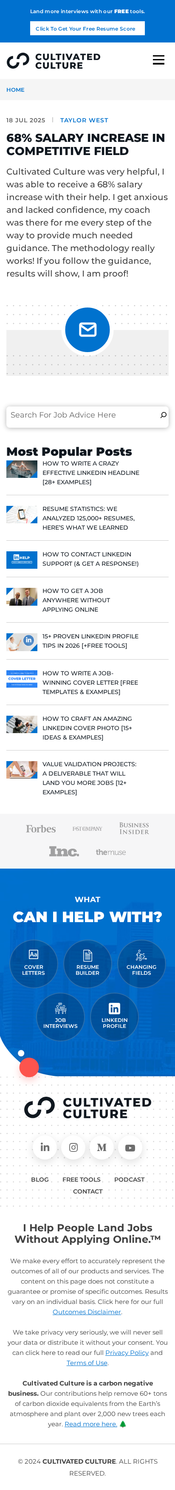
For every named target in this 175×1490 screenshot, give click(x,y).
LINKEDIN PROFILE (115, 1023)
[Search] (163, 414)
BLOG (40, 1179)
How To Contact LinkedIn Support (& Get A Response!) (90, 558)
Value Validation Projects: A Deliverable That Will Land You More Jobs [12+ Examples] (89, 778)
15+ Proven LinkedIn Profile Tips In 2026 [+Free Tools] (90, 640)
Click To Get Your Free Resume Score (85, 28)
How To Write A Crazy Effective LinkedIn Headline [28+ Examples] (90, 473)
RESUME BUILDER (87, 970)
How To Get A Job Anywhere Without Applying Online (76, 600)
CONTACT (87, 1191)
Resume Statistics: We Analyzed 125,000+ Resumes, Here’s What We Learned (88, 518)
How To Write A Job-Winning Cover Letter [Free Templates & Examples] (90, 682)
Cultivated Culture (87, 1108)
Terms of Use (87, 1363)
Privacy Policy (127, 1353)
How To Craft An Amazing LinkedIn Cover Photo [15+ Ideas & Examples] (87, 728)
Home (15, 89)
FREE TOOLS (81, 1179)
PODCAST (129, 1179)
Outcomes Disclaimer (87, 1312)
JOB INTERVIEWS (60, 1023)
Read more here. (91, 1424)
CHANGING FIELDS (141, 970)
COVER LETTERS (33, 970)
